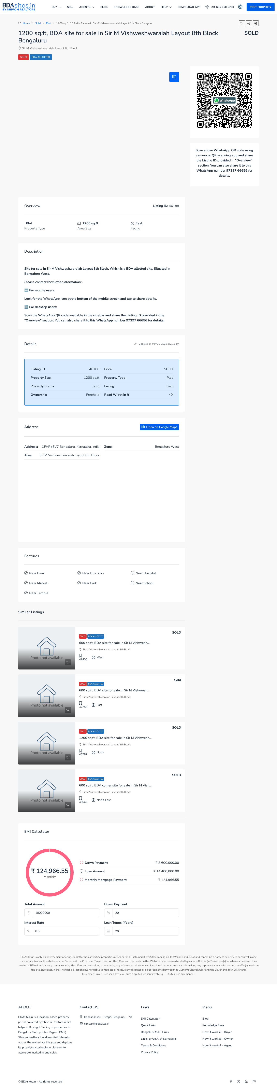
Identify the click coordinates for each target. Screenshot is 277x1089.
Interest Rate (34, 922)
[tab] (174, 77)
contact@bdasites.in (96, 1024)
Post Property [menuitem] (260, 7)
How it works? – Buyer (217, 1032)
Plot (48, 23)
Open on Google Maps (161, 427)
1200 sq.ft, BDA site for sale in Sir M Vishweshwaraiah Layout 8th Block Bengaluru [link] (141, 738)
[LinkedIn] (247, 1082)
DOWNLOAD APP (189, 7)
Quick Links (148, 1025)
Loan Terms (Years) (118, 922)
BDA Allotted (41, 57)
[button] (242, 23)
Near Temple (38, 593)
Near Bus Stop (93, 573)
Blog (104, 7)
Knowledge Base (126, 7)
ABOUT (150, 7)
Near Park (89, 583)
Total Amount (34, 904)
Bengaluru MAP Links (155, 1032)
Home (26, 23)
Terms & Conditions (153, 1045)
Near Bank (36, 573)
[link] (46, 648)
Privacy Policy (150, 1052)
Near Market (38, 583)
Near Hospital (146, 573)
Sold (38, 23)
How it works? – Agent (217, 1045)
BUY (54, 7)
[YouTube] (255, 1082)
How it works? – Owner (217, 1039)
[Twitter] (239, 1082)
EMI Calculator (150, 1019)
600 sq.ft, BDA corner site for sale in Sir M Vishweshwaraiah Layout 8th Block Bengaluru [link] (145, 785)
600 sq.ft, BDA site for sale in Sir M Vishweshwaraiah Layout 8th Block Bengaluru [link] (140, 643)
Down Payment (115, 904)
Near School (145, 583)
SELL (70, 7)
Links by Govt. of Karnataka (158, 1039)
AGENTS (84, 7)
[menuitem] (219, 7)
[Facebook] (232, 1082)
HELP (164, 7)
